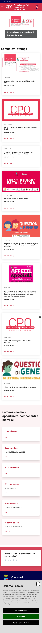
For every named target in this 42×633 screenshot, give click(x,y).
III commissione (12, 467)
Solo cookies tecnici (21, 610)
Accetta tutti (21, 616)
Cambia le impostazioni (21, 623)
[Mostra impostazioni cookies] (40, 316)
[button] (37, 7)
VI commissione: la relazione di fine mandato (20, 34)
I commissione (11, 431)
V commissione (11, 503)
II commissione (11, 448)
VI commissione (12, 523)
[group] (21, 26)
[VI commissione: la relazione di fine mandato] (21, 22)
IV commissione (12, 484)
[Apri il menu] (2, 7)
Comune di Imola (7, 1)
